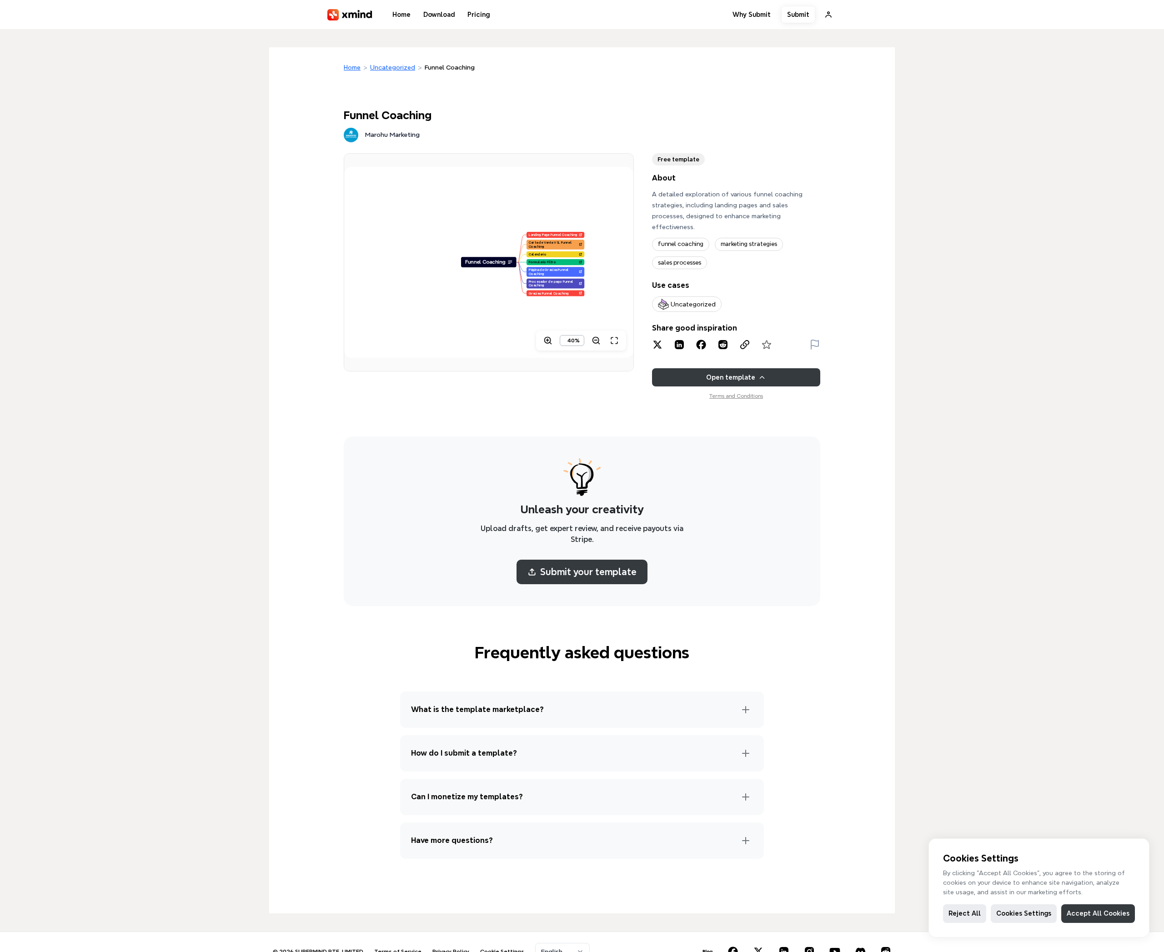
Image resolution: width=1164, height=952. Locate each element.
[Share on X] (657, 344)
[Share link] (744, 344)
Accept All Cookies (1098, 913)
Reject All (964, 913)
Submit (798, 14)
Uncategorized (392, 67)
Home (401, 14)
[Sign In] (828, 14)
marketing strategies (749, 244)
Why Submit (752, 14)
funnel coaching (680, 244)
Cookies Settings (1023, 913)
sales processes (679, 263)
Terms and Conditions (736, 396)
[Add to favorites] (766, 344)
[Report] (814, 344)
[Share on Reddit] (722, 344)
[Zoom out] (596, 340)
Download (439, 14)
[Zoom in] (548, 340)
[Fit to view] (614, 340)
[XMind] (349, 14)
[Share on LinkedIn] (679, 344)
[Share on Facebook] (701, 344)
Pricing (478, 14)
